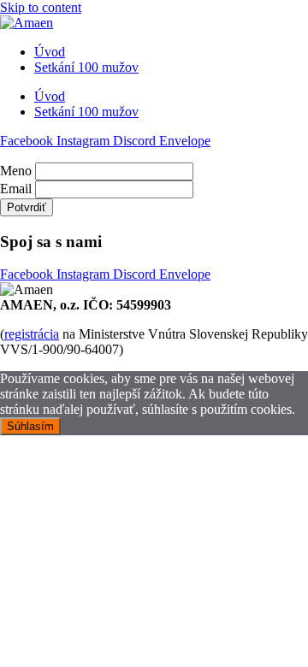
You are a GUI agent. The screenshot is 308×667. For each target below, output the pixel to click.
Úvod (49, 51)
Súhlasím (30, 426)
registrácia (31, 334)
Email (16, 188)
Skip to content (40, 7)
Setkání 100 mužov (86, 67)
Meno (16, 170)
